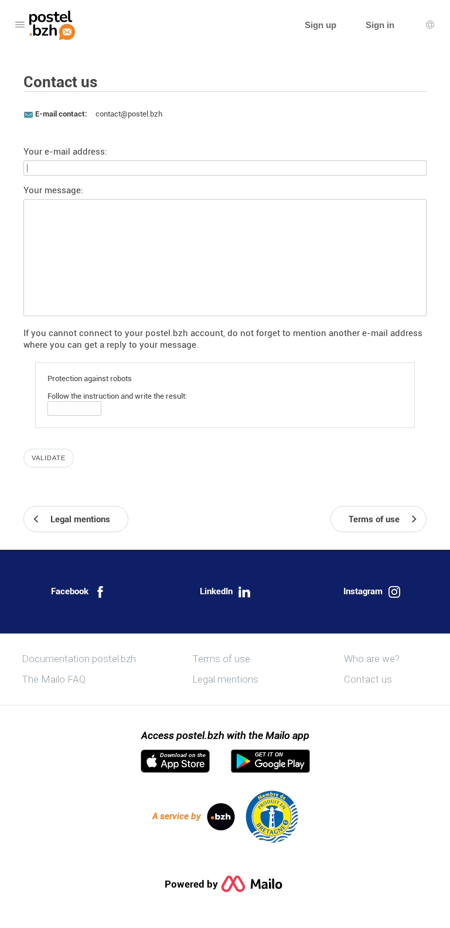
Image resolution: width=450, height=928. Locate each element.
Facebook (69, 591)
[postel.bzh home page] (52, 25)
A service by (176, 816)
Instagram (363, 591)
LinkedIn (216, 591)
